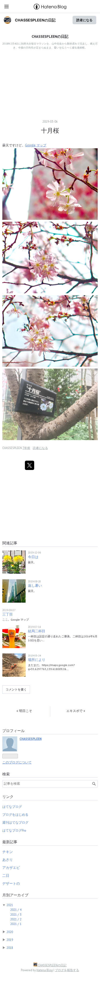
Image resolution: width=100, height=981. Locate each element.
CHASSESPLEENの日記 (35, 20)
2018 (10, 948)
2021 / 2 (15, 919)
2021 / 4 (15, 910)
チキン (7, 852)
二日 (5, 875)
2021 (10, 905)
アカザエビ (11, 867)
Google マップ (35, 145)
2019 (10, 940)
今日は (33, 557)
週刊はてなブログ (15, 822)
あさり (7, 859)
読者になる (84, 20)
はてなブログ (12, 807)
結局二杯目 (36, 631)
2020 (10, 932)
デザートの (11, 883)
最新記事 (9, 841)
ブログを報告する (67, 970)
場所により (36, 659)
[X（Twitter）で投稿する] (29, 465)
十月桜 (50, 130)
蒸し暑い (35, 585)
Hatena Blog (45, 970)
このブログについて (17, 762)
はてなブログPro (14, 830)
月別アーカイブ (15, 895)
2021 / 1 (15, 924)
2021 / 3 (15, 914)
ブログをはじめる (15, 814)
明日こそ (24, 710)
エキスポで (75, 710)
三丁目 (7, 614)
